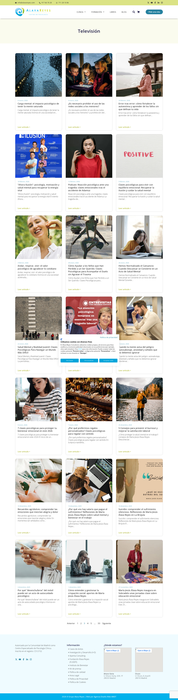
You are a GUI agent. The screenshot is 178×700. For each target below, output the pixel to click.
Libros (113, 12)
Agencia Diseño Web (102, 696)
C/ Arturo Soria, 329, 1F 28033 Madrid (113, 675)
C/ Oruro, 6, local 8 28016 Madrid (142, 675)
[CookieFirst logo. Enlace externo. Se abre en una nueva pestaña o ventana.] (61, 339)
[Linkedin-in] (158, 3)
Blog (124, 12)
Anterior (71, 623)
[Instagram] (162, 3)
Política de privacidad (108, 337)
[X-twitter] (148, 3)
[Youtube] (152, 3)
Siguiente (106, 623)
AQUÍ (80, 349)
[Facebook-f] (155, 3)
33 (99, 623)
